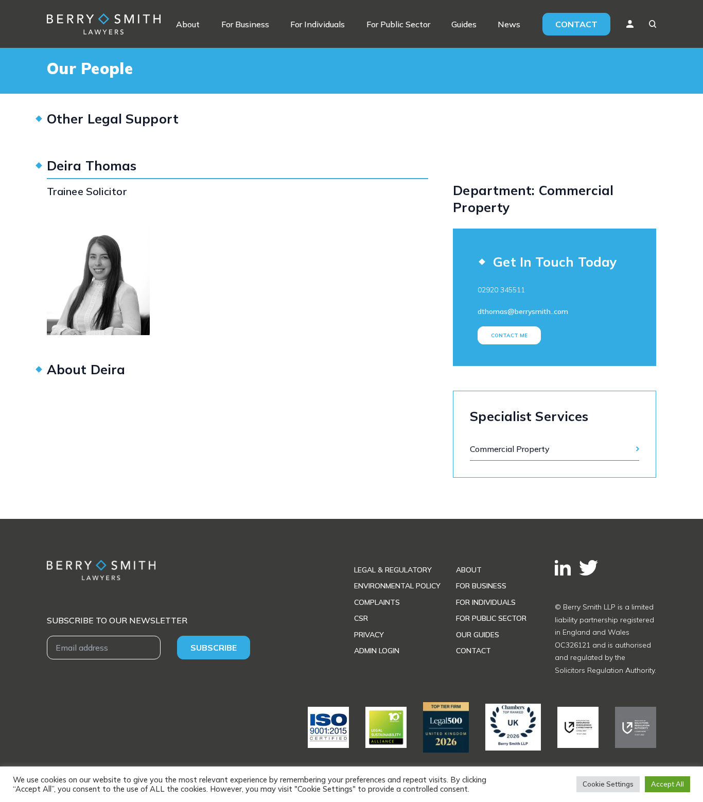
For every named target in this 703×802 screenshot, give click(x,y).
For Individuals (317, 24)
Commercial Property (510, 449)
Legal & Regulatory (393, 569)
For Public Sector (398, 24)
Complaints (377, 602)
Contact (576, 24)
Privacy (369, 634)
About (188, 24)
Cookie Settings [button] (608, 784)
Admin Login (376, 650)
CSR (361, 618)
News (509, 24)
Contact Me (509, 335)
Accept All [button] (667, 784)
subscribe (213, 647)
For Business (245, 24)
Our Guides (477, 634)
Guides (464, 24)
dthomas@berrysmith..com (523, 311)
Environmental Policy (397, 585)
